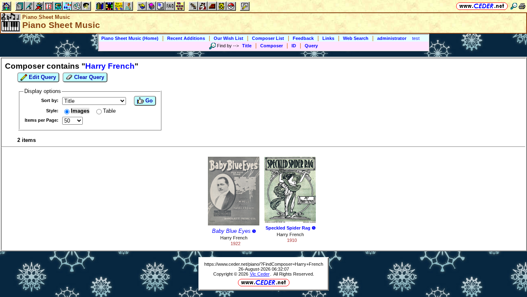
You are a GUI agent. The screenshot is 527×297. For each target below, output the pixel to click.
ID (293, 45)
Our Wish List (228, 38)
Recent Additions (186, 38)
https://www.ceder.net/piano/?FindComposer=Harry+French (263, 264)
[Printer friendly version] (522, 6)
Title (247, 45)
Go (148, 100)
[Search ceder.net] (514, 6)
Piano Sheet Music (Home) (130, 38)
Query (311, 45)
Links (328, 38)
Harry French (233, 237)
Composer (271, 45)
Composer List (268, 38)
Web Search (355, 38)
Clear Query (88, 77)
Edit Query (41, 77)
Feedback (303, 38)
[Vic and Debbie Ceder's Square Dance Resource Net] (482, 6)
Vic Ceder (260, 273)
